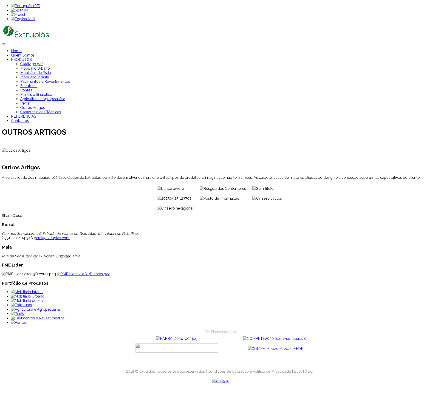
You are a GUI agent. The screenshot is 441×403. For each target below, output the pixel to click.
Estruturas (28, 86)
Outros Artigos (32, 107)
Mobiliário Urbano (35, 68)
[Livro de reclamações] (220, 381)
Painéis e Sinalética (36, 94)
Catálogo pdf (31, 64)
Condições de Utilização (228, 371)
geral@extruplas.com (52, 238)
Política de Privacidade (272, 371)
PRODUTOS (21, 59)
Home (16, 51)
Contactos (20, 121)
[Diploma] (83, 274)
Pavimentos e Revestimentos (45, 81)
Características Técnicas (40, 112)
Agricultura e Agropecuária (42, 99)
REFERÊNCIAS (23, 116)
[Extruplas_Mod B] (177, 338)
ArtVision (306, 371)
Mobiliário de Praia (35, 73)
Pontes (26, 90)
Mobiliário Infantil (34, 77)
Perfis (24, 103)
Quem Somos (23, 55)
